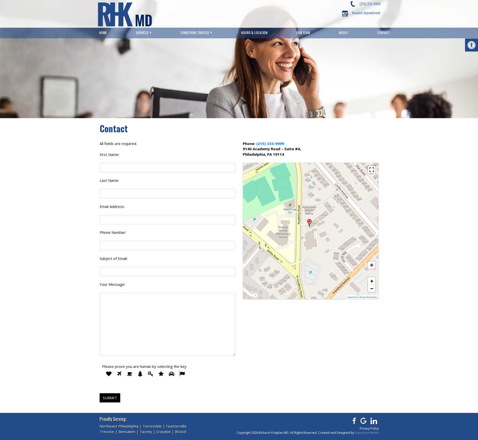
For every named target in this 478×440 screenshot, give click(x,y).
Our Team (303, 32)
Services (142, 32)
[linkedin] (374, 420)
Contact (383, 32)
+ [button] (372, 281)
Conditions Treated (194, 32)
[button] (471, 45)
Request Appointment (366, 12)
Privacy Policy (369, 428)
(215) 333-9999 (369, 3)
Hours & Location (254, 32)
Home (103, 32)
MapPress (352, 297)
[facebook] (353, 420)
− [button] (372, 288)
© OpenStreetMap (368, 297)
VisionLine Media (367, 433)
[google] (363, 420)
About (343, 32)
